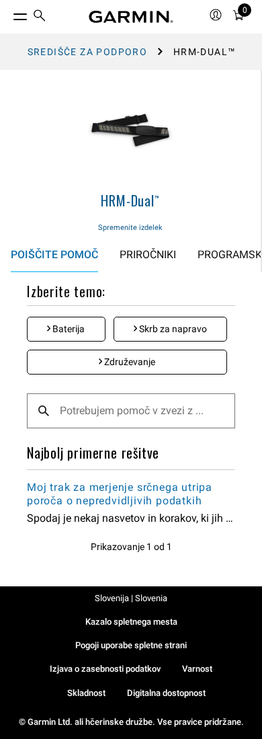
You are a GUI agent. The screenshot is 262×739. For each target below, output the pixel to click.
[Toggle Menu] (8, 13)
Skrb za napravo (172, 328)
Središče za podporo (88, 51)
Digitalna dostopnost (166, 693)
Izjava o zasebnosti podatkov (105, 669)
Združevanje (128, 361)
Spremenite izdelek (130, 227)
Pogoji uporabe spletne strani (131, 645)
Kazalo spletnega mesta (131, 622)
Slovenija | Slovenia (131, 598)
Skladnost (86, 693)
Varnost (197, 669)
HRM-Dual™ (130, 200)
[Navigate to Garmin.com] (131, 17)
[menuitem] (40, 17)
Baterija (67, 328)
